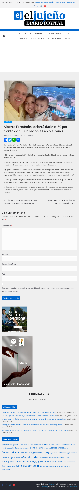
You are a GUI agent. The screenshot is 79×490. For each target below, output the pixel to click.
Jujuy (19, 33)
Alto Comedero (6, 445)
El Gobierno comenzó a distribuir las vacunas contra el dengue (61, 201)
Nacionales (39, 33)
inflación (27, 453)
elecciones (47, 448)
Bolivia (22, 444)
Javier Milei (37, 452)
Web (3, 274)
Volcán (12, 470)
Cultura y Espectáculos (39, 38)
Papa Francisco (58, 462)
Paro (65, 461)
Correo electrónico (10, 264)
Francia (66, 448)
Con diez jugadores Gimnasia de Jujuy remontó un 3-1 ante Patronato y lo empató (29, 416)
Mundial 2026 (65, 457)
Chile (52, 444)
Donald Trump (36, 447)
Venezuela (6, 469)
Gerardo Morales (11, 452)
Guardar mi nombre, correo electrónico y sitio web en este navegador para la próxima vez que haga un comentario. (38, 289)
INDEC (22, 453)
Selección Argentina (49, 466)
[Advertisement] (39, 56)
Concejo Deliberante (62, 444)
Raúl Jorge (6, 466)
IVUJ (32, 453)
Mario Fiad (19, 458)
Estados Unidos (57, 447)
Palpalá (52, 461)
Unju (70, 466)
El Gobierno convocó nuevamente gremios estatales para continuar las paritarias (20, 201)
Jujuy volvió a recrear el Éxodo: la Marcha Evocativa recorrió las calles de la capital (29, 412)
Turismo (65, 466)
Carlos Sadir (43, 444)
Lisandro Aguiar (9, 457)
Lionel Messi (73, 453)
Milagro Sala (44, 458)
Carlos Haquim (33, 445)
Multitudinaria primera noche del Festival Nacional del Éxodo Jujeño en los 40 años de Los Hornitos (35, 430)
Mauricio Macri (31, 457)
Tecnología (60, 466)
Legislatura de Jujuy (63, 453)
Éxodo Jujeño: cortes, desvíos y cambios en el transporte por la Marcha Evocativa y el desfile (55, 3)
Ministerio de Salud (55, 458)
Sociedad (23, 38)
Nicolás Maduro (44, 462)
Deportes (67, 33)
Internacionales (54, 33)
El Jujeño (30, 135)
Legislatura (53, 453)
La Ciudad (28, 33)
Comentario (7, 226)
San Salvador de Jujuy (29, 466)
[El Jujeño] (4, 36)
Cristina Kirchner (24, 448)
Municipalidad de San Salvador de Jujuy (20, 461)
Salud (67, 38)
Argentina (15, 444)
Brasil (26, 444)
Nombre (6, 254)
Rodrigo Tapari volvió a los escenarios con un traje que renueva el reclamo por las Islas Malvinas (34, 419)
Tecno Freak (57, 38)
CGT (50, 444)
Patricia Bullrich (71, 461)
